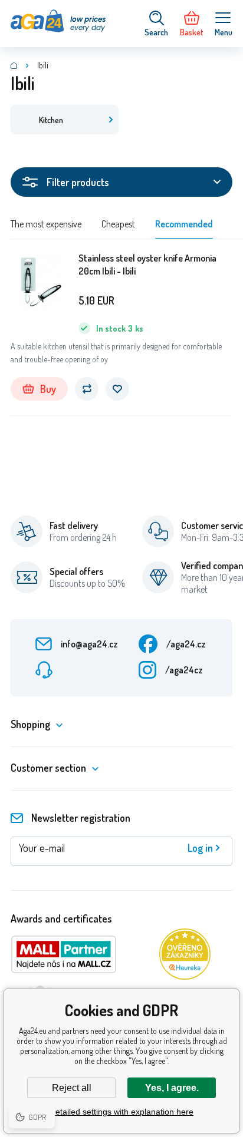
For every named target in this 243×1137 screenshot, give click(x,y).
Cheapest (118, 224)
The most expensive (46, 224)
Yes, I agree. (172, 1088)
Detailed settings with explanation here (121, 1111)
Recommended (184, 224)
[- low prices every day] (14, 65)
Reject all (71, 1088)
